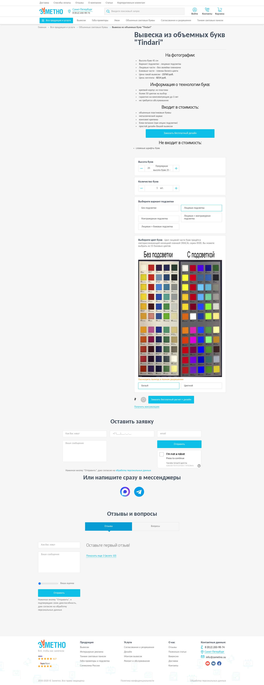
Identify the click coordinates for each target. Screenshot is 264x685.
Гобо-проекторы (100, 20)
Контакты (173, 665)
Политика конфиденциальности (137, 681)
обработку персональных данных (133, 470)
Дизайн (128, 652)
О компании (94, 3)
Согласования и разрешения (176, 20)
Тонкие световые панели (210, 20)
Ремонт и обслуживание (137, 661)
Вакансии (174, 656)
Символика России (90, 665)
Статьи (109, 3)
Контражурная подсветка (154, 219)
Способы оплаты (62, 3)
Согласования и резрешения (139, 647)
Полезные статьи (177, 652)
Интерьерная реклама (91, 652)
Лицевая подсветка (198, 208)
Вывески (81, 20)
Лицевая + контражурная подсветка (197, 217)
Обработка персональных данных (208, 681)
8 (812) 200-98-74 (81, 13)
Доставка (44, 3)
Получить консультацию (146, 407)
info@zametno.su (216, 657)
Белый (144, 386)
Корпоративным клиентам (131, 3)
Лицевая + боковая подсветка (157, 226)
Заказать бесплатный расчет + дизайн (171, 399)
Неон (117, 20)
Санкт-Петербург (82, 9)
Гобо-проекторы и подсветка (95, 661)
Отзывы (79, 3)
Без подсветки (151, 208)
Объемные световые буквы (140, 20)
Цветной (188, 386)
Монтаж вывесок (133, 656)
